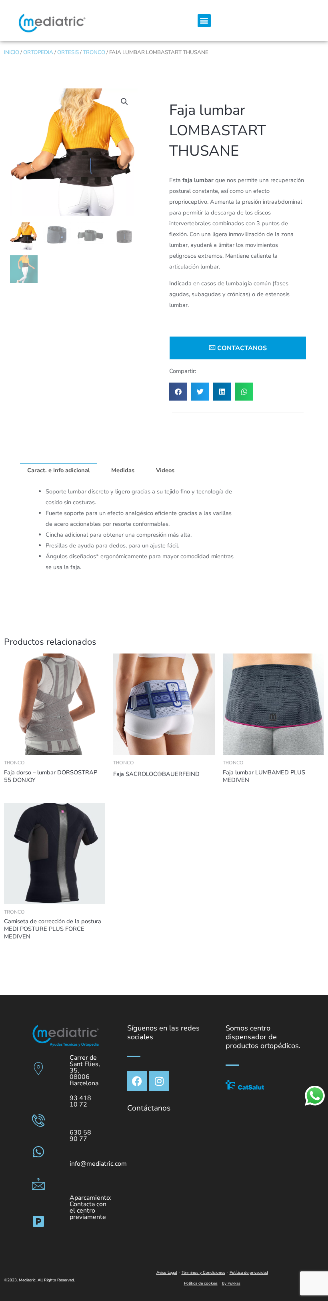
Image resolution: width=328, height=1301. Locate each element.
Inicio (11, 52)
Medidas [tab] (122, 470)
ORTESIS (68, 52)
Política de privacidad (249, 1272)
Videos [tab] (165, 470)
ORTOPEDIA (38, 52)
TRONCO (94, 52)
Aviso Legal (166, 1272)
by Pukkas (231, 1283)
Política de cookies (201, 1283)
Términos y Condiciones (203, 1272)
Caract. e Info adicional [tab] (58, 470)
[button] (204, 20)
